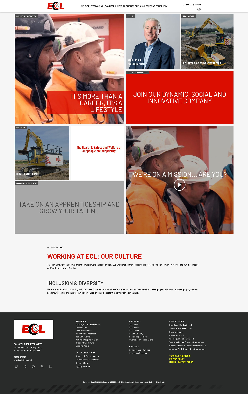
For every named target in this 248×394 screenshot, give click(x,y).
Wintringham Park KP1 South (181, 338)
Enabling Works (82, 346)
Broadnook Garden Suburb (87, 356)
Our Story (133, 324)
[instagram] (33, 366)
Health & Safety (136, 333)
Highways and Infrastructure (88, 324)
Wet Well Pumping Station (87, 339)
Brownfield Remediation (86, 333)
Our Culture (57, 247)
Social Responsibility (138, 336)
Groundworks (81, 327)
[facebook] (25, 366)
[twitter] (16, 366)
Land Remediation (83, 330)
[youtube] (42, 366)
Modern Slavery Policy (181, 362)
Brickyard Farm (82, 363)
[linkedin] (50, 366)
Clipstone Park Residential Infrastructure (187, 349)
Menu (198, 4)
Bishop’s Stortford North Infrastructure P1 (187, 345)
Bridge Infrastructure (85, 342)
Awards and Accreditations (141, 339)
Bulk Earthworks (83, 336)
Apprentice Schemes (138, 353)
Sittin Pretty (160, 382)
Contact (187, 4)
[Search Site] (199, 9)
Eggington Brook (83, 366)
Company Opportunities (139, 350)
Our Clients (134, 327)
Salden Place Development (87, 359)
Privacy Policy (177, 359)
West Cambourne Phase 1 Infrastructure (186, 342)
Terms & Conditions (179, 356)
